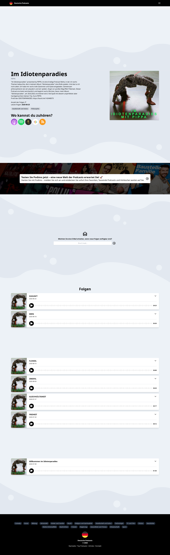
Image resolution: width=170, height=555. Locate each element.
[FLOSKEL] (19, 366)
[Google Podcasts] (35, 121)
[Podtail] (28, 121)
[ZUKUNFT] (19, 301)
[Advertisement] (85, 23)
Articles (91, 546)
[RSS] (42, 121)
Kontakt (98, 546)
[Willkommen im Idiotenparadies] (19, 466)
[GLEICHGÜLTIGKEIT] (19, 402)
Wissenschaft (114, 527)
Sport (124, 527)
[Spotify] (21, 121)
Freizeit (74, 527)
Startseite (72, 546)
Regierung (83, 527)
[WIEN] (19, 319)
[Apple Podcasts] (14, 121)
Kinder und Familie (57, 523)
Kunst (26, 523)
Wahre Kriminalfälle (49, 527)
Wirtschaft (44, 523)
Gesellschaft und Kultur (20, 109)
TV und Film (131, 523)
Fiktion (140, 523)
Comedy (18, 523)
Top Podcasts (82, 546)
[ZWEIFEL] (19, 384)
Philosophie (35, 109)
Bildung (34, 523)
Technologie (119, 523)
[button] (159, 3)
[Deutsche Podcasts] (85, 534)
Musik (69, 523)
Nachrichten (64, 527)
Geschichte (150, 523)
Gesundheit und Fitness (99, 527)
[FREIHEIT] (19, 420)
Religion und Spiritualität (83, 523)
